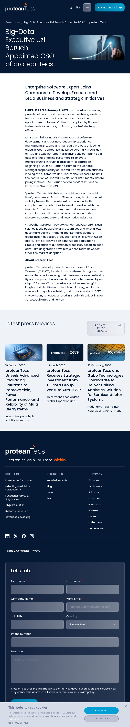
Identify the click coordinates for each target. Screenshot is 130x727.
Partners (93, 510)
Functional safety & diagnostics (17, 497)
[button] (44, 722)
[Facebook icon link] (24, 536)
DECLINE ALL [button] (101, 718)
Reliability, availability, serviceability (17, 488)
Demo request (97, 528)
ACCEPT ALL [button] (101, 710)
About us (94, 480)
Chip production (15, 505)
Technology (96, 486)
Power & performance (18, 480)
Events (51, 498)
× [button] (126, 706)
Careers (93, 516)
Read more (13, 719)
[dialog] (65, 714)
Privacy (36, 550)
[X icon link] (16, 536)
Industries (94, 498)
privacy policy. (86, 692)
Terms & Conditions (17, 550)
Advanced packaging (17, 517)
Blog (49, 486)
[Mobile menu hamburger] (87, 7)
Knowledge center (57, 480)
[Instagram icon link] (32, 536)
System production (16, 511)
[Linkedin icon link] (7, 536)
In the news (95, 522)
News (50, 492)
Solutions (94, 492)
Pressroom (12, 22)
